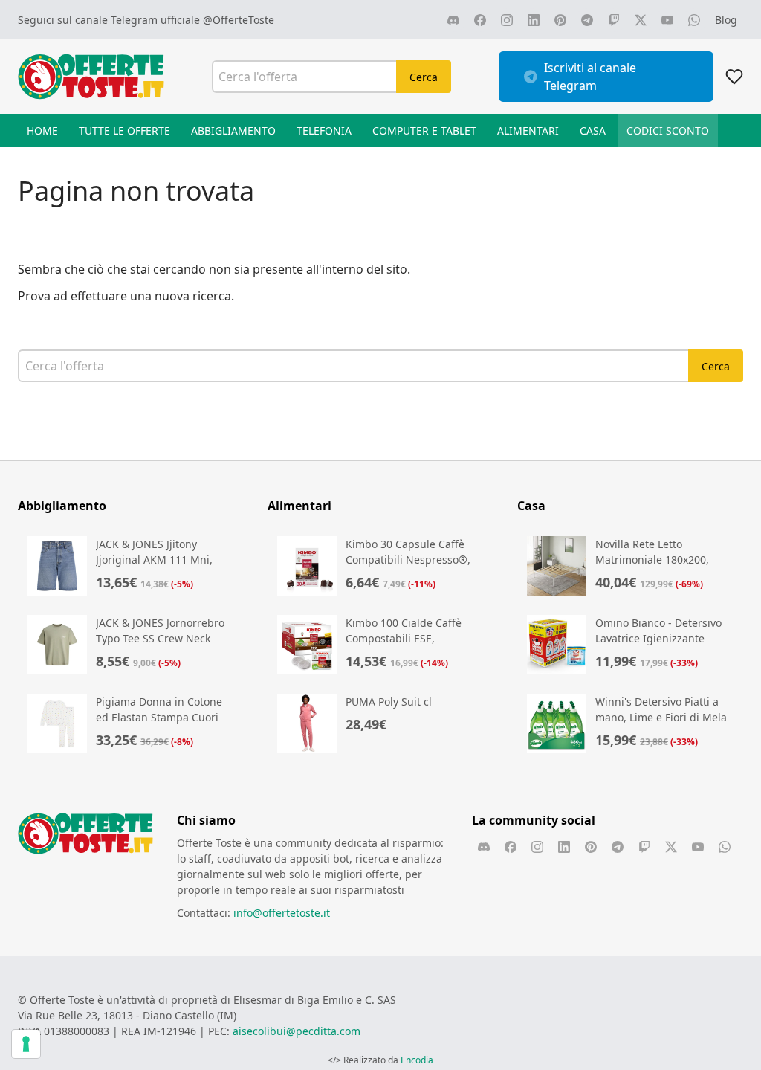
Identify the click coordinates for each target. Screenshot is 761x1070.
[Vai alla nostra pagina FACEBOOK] (480, 20)
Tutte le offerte (124, 130)
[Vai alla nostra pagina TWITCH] (614, 20)
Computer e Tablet (424, 130)
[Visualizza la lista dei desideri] (734, 77)
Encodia (417, 1060)
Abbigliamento (233, 130)
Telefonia (324, 130)
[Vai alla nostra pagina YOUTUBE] (667, 20)
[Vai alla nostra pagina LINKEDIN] (533, 20)
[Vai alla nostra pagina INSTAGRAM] (507, 20)
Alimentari (528, 130)
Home (42, 130)
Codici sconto (667, 130)
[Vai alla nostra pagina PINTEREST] (560, 20)
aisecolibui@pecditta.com (296, 1031)
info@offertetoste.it (281, 913)
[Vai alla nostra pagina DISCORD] (453, 20)
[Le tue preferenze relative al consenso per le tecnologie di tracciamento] (26, 1044)
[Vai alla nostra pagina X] (640, 20)
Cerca (423, 77)
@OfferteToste (238, 20)
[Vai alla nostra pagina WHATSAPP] (694, 20)
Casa (593, 130)
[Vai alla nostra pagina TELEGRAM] (587, 20)
